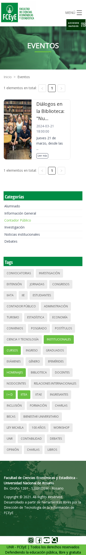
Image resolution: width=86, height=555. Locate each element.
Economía (60, 317)
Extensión (14, 284)
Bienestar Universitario (41, 417)
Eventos (23, 77)
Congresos (60, 284)
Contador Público (17, 220)
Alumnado (12, 206)
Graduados (55, 350)
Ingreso (32, 350)
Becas (11, 417)
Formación (38, 405)
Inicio (8, 77)
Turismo (13, 317)
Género (34, 361)
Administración (56, 306)
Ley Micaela (15, 428)
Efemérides (56, 361)
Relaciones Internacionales (55, 383)
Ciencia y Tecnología (23, 339)
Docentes (62, 372)
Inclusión (14, 405)
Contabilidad (31, 439)
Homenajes (15, 372)
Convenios (15, 328)
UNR (10, 439)
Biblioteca (39, 372)
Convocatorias (19, 273)
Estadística (35, 317)
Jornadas (37, 284)
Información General (20, 213)
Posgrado (39, 328)
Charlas (61, 405)
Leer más (42, 155)
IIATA (10, 295)
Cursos (12, 350)
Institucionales (59, 339)
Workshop (62, 428)
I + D (10, 394)
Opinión (13, 450)
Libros (52, 450)
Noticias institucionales (22, 234)
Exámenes (14, 361)
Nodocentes (16, 383)
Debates (10, 241)
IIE (23, 295)
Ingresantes (59, 394)
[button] (76, 24)
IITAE (38, 394)
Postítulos (63, 328)
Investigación (14, 227)
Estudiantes (42, 295)
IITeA (24, 394)
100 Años (38, 428)
